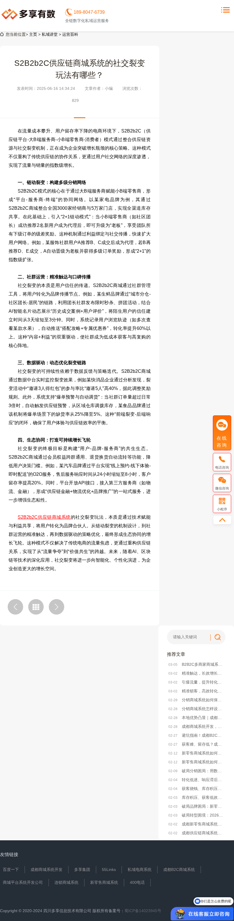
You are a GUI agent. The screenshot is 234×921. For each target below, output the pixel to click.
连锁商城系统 (66, 882)
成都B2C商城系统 (179, 869)
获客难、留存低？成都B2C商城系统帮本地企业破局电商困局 (196, 744)
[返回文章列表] (36, 607)
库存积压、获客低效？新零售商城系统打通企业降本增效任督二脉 (196, 797)
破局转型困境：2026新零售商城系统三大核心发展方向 (196, 815)
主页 (33, 34)
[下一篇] (56, 607)
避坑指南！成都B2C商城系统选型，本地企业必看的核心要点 (196, 735)
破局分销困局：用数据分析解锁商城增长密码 (196, 771)
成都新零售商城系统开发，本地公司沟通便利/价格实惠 (196, 824)
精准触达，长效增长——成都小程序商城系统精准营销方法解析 (196, 673)
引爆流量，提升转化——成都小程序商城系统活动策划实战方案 (196, 682)
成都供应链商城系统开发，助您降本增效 (196, 833)
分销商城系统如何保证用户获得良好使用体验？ (196, 700)
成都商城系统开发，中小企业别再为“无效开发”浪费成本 (196, 726)
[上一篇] (15, 607)
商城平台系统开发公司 (23, 882)
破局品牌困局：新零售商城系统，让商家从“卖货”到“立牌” (196, 806)
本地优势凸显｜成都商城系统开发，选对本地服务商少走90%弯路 (196, 717)
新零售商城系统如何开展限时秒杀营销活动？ (196, 753)
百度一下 (11, 869)
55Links (109, 869)
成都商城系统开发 (46, 869)
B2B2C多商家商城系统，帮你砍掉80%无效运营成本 (196, 664)
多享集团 (82, 869)
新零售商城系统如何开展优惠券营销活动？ (196, 762)
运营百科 (70, 34)
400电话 (137, 882)
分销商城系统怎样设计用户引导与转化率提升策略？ (196, 708)
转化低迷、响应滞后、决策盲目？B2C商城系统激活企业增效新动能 (196, 779)
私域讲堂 (50, 34)
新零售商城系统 (104, 882)
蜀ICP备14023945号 (142, 910)
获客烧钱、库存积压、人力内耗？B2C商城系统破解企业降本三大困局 (196, 788)
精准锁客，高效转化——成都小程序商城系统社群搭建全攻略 (196, 691)
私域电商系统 (140, 869)
